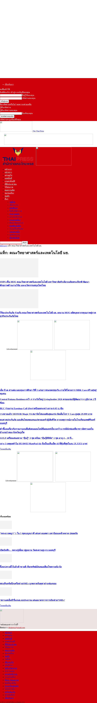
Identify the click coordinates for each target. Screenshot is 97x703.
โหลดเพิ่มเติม (5, 449)
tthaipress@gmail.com (16, 628)
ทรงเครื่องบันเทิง (16, 229)
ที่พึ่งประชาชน (11, 184)
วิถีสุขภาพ (9, 187)
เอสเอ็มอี (8, 178)
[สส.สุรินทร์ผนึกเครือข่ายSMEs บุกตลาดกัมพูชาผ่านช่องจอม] (6, 578)
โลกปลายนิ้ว (14, 232)
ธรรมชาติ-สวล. (15, 217)
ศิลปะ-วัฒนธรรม (16, 223)
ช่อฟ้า (7, 196)
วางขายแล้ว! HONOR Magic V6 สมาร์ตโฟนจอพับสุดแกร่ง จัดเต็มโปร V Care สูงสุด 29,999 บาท (46, 414)
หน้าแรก (8, 169)
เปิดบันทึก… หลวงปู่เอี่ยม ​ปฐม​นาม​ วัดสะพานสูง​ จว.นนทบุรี (27, 550)
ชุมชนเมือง (9, 193)
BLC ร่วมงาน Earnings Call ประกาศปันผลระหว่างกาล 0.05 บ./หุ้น (31, 408)
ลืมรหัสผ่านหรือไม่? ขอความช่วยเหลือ (15, 104)
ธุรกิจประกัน (14, 235)
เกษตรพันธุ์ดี (10, 181)
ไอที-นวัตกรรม (15, 211)
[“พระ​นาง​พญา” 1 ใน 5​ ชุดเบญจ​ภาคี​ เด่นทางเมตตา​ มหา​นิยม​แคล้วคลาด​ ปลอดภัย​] (6, 528)
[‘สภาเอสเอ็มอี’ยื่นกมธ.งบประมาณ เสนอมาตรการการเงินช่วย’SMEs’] (6, 595)
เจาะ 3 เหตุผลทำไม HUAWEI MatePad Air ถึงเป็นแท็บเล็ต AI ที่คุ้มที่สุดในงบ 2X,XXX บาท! (43, 443)
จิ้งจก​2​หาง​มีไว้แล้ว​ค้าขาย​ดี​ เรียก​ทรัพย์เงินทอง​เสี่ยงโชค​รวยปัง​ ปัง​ (31, 566)
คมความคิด (10, 190)
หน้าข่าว (8, 172)
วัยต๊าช (12, 202)
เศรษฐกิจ (8, 175)
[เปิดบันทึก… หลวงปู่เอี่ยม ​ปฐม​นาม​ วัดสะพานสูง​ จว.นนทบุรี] (6, 545)
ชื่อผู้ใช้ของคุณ (28, 95)
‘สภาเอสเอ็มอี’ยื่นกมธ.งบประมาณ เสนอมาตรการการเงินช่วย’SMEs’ (32, 600)
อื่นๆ (6, 199)
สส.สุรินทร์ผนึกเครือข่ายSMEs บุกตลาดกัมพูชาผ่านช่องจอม (28, 583)
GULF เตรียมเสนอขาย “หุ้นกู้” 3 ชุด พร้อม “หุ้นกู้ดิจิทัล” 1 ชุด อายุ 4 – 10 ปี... (36, 438)
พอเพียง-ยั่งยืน (15, 226)
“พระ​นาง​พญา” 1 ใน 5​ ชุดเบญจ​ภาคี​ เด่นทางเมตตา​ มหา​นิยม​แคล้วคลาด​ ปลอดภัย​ (39, 533)
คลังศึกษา (13, 208)
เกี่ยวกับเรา (9, 84)
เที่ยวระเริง (13, 205)
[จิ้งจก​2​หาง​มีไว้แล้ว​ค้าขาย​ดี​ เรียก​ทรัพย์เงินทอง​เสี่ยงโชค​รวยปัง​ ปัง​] (6, 562)
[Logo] (18, 165)
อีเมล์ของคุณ (27, 113)
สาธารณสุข (14, 214)
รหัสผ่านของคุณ (28, 98)
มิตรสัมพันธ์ (14, 238)
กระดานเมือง (14, 220)
